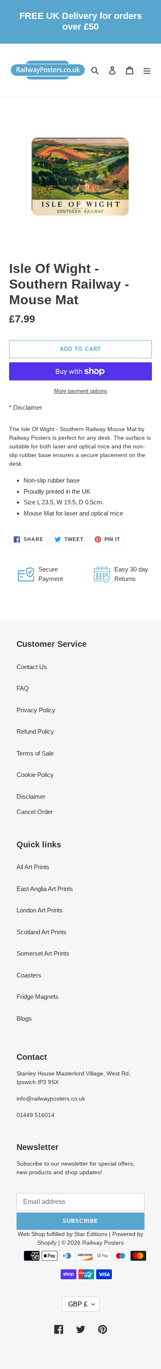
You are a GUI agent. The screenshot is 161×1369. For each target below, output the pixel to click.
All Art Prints (33, 866)
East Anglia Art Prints (45, 888)
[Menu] (147, 70)
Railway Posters (103, 1242)
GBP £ (78, 1304)
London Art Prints (40, 910)
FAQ (23, 688)
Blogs (24, 1018)
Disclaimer (27, 407)
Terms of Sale (35, 753)
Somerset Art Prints (43, 953)
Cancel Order (35, 811)
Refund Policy (35, 731)
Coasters (29, 975)
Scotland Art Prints (41, 931)
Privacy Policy (36, 710)
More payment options (80, 391)
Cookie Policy (35, 774)
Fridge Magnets (38, 996)
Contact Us (32, 666)
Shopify (47, 1242)
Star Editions (90, 1234)
